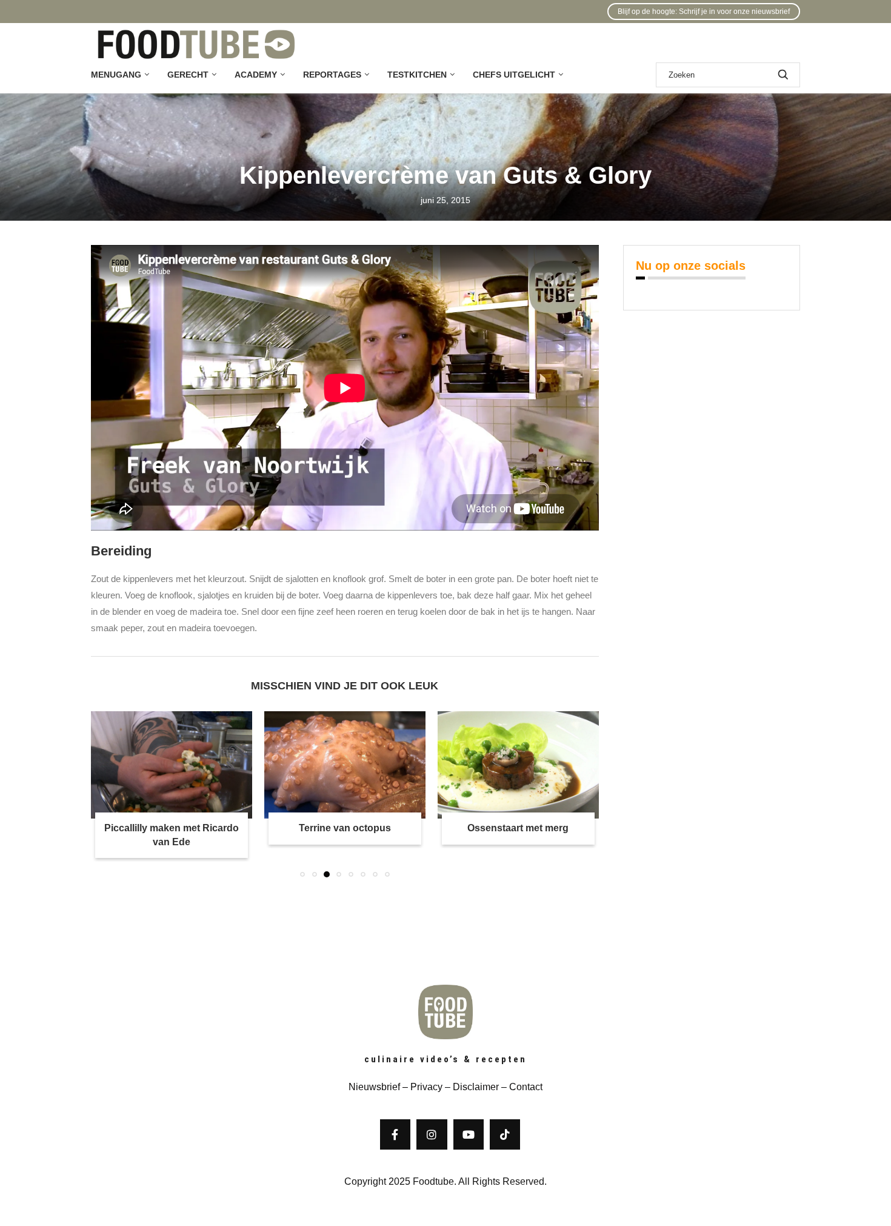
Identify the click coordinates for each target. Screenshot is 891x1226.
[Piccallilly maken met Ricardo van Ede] (171, 765)
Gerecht (188, 74)
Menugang (116, 74)
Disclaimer (476, 1087)
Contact (525, 1087)
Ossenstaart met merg (518, 828)
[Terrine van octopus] (344, 765)
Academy (256, 74)
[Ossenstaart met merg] (518, 765)
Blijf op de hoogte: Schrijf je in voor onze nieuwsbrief (704, 11)
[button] (107, 793)
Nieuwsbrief (374, 1087)
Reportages (332, 74)
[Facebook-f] (395, 1134)
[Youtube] (468, 1134)
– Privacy (421, 1087)
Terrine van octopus (345, 828)
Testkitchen (417, 74)
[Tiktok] (505, 1134)
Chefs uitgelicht (514, 74)
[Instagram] (431, 1134)
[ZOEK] (783, 74)
